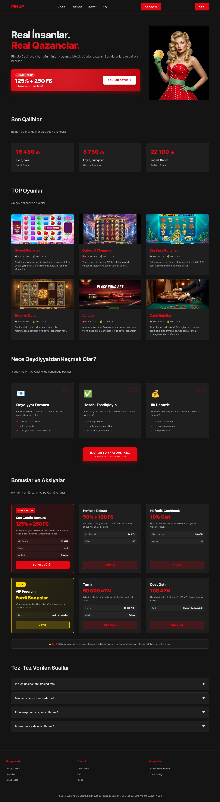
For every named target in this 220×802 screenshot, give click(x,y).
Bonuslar (77, 6)
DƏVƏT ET (177, 624)
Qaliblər (92, 6)
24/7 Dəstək (83, 768)
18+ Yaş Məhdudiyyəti (159, 768)
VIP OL (43, 624)
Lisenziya (10, 774)
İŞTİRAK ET (110, 624)
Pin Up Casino (13, 768)
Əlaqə (80, 780)
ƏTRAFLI (110, 564)
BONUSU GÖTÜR (42, 564)
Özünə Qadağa (156, 774)
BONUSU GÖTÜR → (119, 80)
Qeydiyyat (151, 6)
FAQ (105, 6)
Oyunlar (62, 6)
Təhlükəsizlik (12, 780)
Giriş (202, 6)
